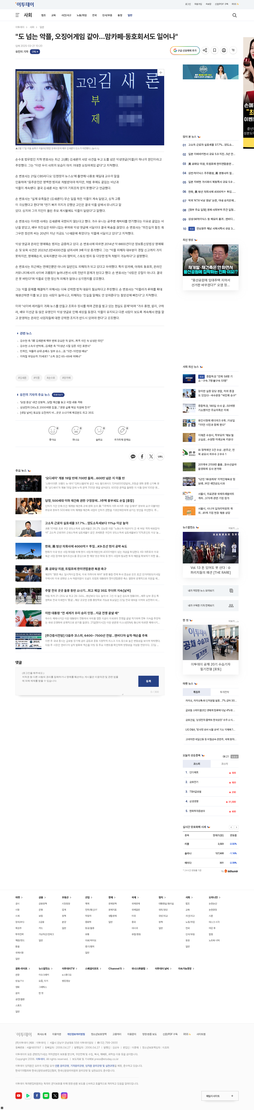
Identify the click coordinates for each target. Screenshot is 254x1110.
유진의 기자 (21, 51)
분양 (64, 922)
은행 (41, 909)
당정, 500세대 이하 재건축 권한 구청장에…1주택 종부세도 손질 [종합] (89, 501)
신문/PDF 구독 (221, 4)
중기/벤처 (89, 946)
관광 (17, 974)
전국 (94, 15)
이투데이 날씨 (162, 968)
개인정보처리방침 (76, 1034)
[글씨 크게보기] (233, 50)
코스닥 (224, 763)
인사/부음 (107, 15)
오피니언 (213, 897)
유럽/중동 (136, 934)
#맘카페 (66, 377)
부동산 (65, 897)
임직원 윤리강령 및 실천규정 (99, 1065)
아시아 (135, 928)
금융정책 (43, 903)
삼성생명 (193, 801)
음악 (17, 993)
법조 (43, 15)
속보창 (208, 4)
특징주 (196, 692)
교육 (53, 15)
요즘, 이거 (43, 981)
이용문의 (131, 1034)
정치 (161, 897)
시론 (211, 916)
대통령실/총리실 (166, 903)
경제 (110, 897)
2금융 (41, 922)
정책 (64, 916)
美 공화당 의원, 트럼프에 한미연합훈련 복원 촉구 (76, 569)
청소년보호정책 (99, 1034)
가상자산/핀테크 (46, 934)
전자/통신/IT (91, 909)
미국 (134, 916)
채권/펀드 (20, 940)
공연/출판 (20, 999)
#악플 (37, 377)
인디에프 (193, 772)
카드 (41, 928)
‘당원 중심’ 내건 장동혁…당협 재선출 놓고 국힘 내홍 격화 (51, 402)
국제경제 (136, 903)
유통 (87, 934)
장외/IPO (19, 922)
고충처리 (116, 1034)
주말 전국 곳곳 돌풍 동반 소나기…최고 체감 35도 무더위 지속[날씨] (88, 590)
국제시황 (19, 952)
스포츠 (18, 1005)
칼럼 (211, 934)
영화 (17, 987)
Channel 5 (115, 968)
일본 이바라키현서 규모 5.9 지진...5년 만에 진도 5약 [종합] (221, 154)
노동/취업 (82, 15)
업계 (64, 909)
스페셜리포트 (92, 968)
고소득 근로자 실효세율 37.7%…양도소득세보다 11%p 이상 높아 (86, 523)
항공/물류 (89, 928)
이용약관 (56, 1034)
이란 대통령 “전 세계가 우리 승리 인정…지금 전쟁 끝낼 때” (82, 613)
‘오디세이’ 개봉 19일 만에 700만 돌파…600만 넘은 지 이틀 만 (85, 478)
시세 (17, 916)
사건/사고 (66, 15)
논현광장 (213, 909)
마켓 (17, 897)
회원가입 (198, 4)
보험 (41, 916)
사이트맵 (201, 1034)
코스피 (196, 763)
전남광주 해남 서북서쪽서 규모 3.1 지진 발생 (217, 228)
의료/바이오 (90, 940)
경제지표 (112, 909)
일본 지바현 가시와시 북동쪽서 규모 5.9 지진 (213, 182)
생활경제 (112, 916)
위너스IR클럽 (138, 968)
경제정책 (112, 903)
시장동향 (66, 903)
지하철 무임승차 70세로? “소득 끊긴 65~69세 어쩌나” (50, 356)
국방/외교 (163, 916)
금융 (41, 897)
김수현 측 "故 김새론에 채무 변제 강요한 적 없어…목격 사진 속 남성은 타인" (62, 340)
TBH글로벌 (195, 791)
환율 (17, 946)
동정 (120, 15)
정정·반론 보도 (149, 1034)
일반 (130, 15)
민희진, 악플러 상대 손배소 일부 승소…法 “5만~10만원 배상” (54, 351)
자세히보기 (58, 395)
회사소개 (41, 1034)
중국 (134, 922)
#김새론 (22, 377)
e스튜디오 (67, 974)
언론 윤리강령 (62, 1065)
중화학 (88, 922)
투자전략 (224, 692)
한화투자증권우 (197, 811)
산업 (87, 897)
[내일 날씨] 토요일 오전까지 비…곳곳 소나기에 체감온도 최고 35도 (57, 412)
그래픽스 (43, 987)
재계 (87, 903)
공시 (17, 903)
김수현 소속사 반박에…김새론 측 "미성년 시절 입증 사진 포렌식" (55, 346)
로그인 (188, 4)
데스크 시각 (214, 922)
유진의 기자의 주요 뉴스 (35, 395)
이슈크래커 (44, 974)
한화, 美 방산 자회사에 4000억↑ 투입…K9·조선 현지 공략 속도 (86, 546)
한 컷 (41, 993)
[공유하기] (205, 50)
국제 (134, 897)
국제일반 (136, 909)
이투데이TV (68, 968)
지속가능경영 (185, 968)
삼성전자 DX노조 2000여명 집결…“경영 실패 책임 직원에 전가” (55, 407)
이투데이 (19, 27)
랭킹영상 (66, 981)
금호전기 (193, 782)
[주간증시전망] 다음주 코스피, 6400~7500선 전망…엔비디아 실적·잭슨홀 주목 (96, 635)
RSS (234, 4)
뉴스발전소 (44, 968)
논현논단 (213, 903)
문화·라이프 (21, 968)
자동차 (88, 916)
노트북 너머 (214, 940)
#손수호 (51, 377)
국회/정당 (163, 909)
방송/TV (19, 981)
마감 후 (212, 928)
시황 (17, 909)
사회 (28, 15)
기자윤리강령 (77, 1065)
